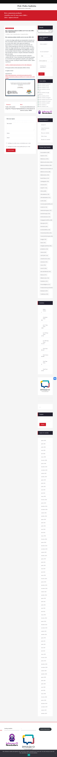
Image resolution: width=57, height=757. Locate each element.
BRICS (8, 34)
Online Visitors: (45, 310)
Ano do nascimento (44, 51)
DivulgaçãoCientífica (46, 220)
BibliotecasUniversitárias (47, 168)
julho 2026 (43, 443)
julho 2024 (43, 522)
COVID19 (43, 207)
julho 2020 (43, 680)
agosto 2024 (43, 519)
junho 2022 (43, 604)
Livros (43, 265)
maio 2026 (43, 450)
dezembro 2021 (44, 624)
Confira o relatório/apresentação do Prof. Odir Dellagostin (18, 65)
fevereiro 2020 (44, 697)
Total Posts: (45, 369)
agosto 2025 (43, 479)
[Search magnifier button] (51, 31)
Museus (43, 274)
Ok (28, 755)
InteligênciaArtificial (46, 245)
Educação (43, 223)
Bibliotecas (44, 159)
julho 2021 (43, 641)
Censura (43, 184)
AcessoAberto (44, 152)
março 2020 (43, 693)
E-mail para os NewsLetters (43, 66)
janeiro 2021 (43, 660)
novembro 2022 (44, 588)
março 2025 (43, 496)
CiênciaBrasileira (16, 34)
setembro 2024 (44, 516)
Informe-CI (43, 124)
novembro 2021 (44, 627)
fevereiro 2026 (44, 460)
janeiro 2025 (43, 503)
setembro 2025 (44, 476)
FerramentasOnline (46, 233)
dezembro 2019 (44, 703)
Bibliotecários (44, 175)
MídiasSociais (44, 278)
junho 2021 (43, 644)
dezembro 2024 (44, 506)
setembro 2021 (44, 634)
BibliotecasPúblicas (46, 165)
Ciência (43, 191)
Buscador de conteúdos (45, 139)
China (11, 34)
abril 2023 (43, 572)
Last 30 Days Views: (45, 333)
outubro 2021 (43, 631)
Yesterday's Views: (45, 318)
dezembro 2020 (44, 664)
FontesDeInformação (46, 236)
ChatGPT (43, 188)
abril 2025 (43, 493)
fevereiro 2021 (44, 657)
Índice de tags (44, 136)
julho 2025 (43, 483)
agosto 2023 (43, 558)
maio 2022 (43, 608)
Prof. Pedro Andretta (26, 6)
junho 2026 (43, 447)
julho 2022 (43, 601)
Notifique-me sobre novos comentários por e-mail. (19, 143)
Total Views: (45, 348)
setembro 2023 (44, 555)
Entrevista (43, 226)
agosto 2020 (43, 677)
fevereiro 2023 (44, 578)
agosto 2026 (43, 440)
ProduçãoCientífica (24, 34)
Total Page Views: (45, 362)
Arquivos (43, 155)
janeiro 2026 (43, 463)
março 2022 (43, 614)
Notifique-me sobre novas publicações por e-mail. (19, 146)
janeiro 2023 (43, 581)
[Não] (55, 753)
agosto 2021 (43, 637)
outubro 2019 (43, 710)
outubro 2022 (43, 591)
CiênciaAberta (44, 194)
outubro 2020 (43, 670)
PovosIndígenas (45, 284)
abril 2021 (43, 650)
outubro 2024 (43, 512)
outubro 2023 (43, 552)
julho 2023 (43, 562)
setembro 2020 (44, 674)
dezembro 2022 (44, 585)
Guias (43, 242)
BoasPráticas (44, 178)
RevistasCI (44, 290)
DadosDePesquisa (45, 210)
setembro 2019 (44, 713)
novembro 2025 (44, 470)
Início (52, 13)
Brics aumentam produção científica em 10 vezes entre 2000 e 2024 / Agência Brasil (42, 15)
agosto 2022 (43, 598)
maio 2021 (43, 647)
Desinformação (45, 213)
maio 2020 (43, 687)
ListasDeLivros (45, 258)
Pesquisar (41, 414)
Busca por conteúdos (45, 132)
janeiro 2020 (43, 700)
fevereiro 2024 (44, 539)
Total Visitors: (46, 355)
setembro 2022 (44, 595)
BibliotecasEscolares (46, 162)
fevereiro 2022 (44, 618)
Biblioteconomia (45, 171)
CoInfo (43, 200)
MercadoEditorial (45, 271)
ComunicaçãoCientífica (46, 204)
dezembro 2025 (44, 466)
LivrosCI (43, 268)
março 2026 (43, 456)
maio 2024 (43, 529)
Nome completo (43, 44)
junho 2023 (43, 565)
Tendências (44, 294)
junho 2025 (43, 486)
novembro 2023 (44, 549)
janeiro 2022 (43, 621)
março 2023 (43, 575)
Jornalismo (44, 249)
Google (43, 239)
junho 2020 (43, 683)
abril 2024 (43, 532)
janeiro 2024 (43, 542)
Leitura (43, 252)
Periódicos (44, 281)
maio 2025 (43, 489)
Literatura (43, 262)
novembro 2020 (44, 667)
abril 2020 (43, 690)
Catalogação (44, 181)
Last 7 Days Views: (45, 326)
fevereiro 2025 (44, 499)
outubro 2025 (43, 473)
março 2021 (43, 654)
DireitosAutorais (45, 216)
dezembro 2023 (44, 545)
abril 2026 (43, 453)
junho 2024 (43, 526)
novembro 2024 (44, 509)
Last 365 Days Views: (46, 341)
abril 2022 (43, 611)
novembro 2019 (44, 706)
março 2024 (43, 535)
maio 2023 (43, 568)
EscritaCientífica (45, 229)
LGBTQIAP (44, 255)
